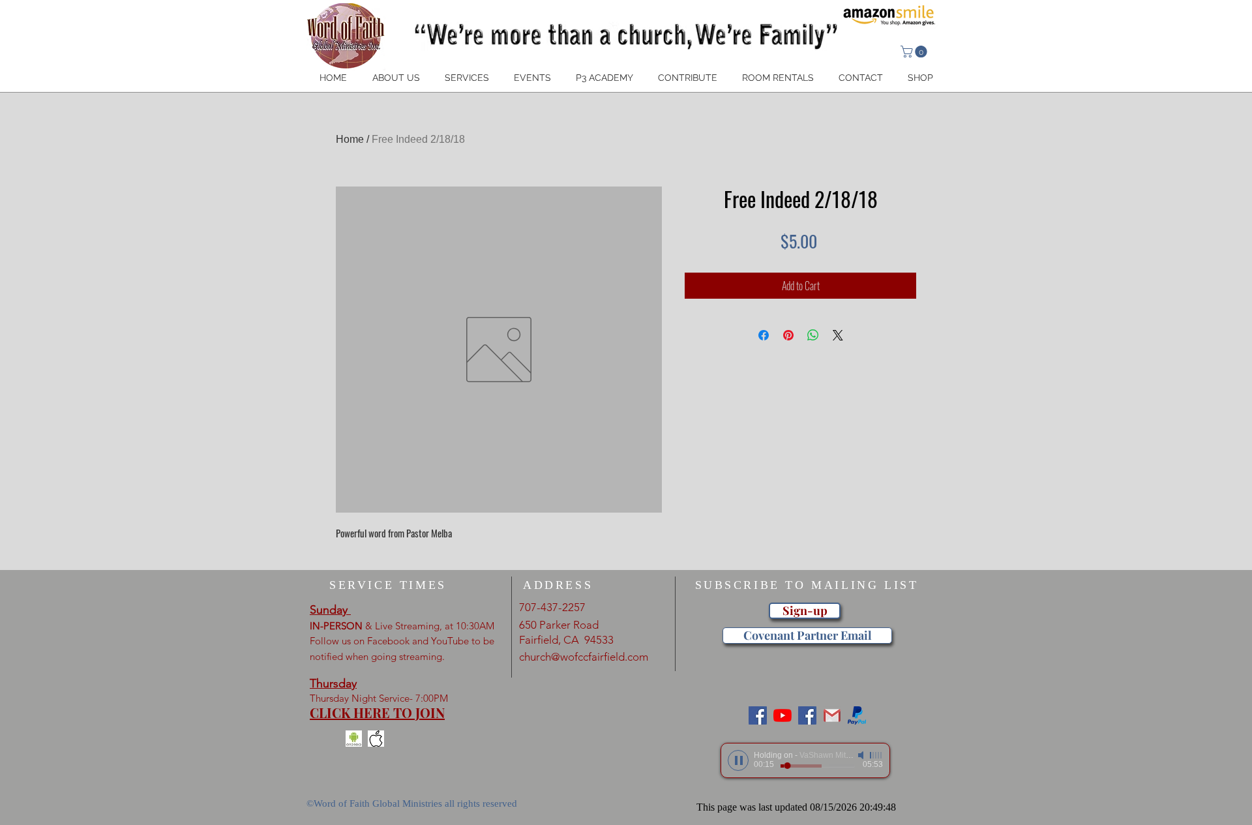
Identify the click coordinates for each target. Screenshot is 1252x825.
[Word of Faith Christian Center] (807, 715)
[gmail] (832, 715)
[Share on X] (838, 335)
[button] (915, 51)
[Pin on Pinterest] (788, 335)
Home (350, 139)
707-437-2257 (552, 607)
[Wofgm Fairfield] (782, 715)
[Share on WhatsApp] (813, 335)
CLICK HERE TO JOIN (377, 712)
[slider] (876, 755)
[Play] (738, 760)
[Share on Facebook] (763, 335)
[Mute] (862, 755)
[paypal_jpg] (857, 715)
